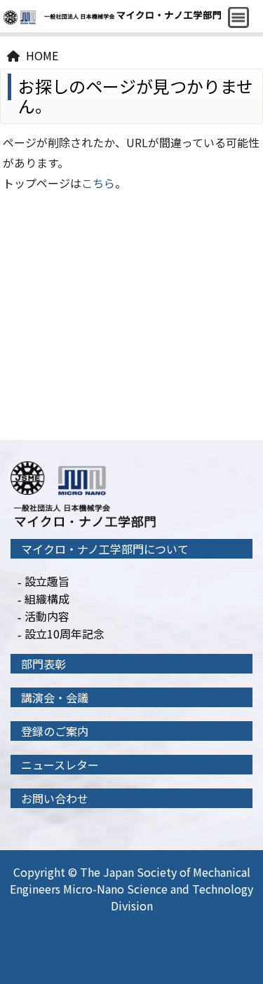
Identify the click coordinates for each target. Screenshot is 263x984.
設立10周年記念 (64, 633)
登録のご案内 (54, 731)
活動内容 (47, 616)
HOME (42, 55)
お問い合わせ (54, 798)
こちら (98, 183)
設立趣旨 (47, 581)
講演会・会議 (54, 697)
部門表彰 (43, 663)
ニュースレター (60, 764)
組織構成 (47, 598)
